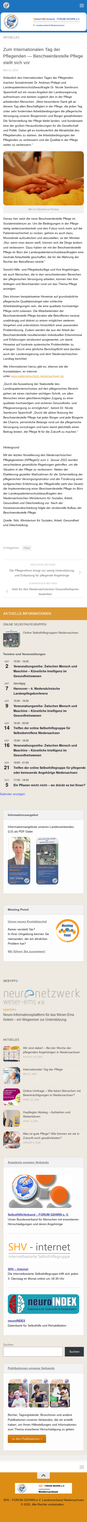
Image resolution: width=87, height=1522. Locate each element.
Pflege (27, 548)
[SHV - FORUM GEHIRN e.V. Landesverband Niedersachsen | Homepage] (7, 5)
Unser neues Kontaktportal (27, 921)
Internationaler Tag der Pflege (43, 1069)
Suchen (8, 1344)
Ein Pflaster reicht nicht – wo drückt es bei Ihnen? (50, 785)
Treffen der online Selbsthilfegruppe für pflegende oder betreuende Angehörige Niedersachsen (50, 770)
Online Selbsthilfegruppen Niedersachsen (50, 632)
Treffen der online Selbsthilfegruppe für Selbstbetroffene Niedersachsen (42, 730)
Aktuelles (11, 37)
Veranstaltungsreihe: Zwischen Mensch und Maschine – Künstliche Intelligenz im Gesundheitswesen (45, 671)
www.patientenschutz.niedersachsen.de (37, 376)
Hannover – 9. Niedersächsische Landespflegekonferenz (37, 690)
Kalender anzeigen (12, 794)
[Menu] (81, 5)
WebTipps (9, 1009)
